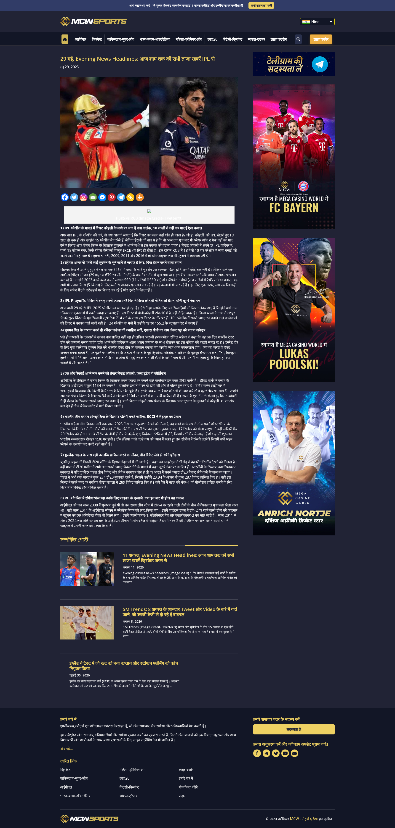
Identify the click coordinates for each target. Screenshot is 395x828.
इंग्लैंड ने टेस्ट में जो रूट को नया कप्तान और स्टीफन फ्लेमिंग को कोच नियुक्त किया (123, 665)
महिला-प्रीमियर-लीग (189, 39)
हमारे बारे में (186, 778)
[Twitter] (74, 197)
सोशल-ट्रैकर (256, 39)
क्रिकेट (97, 39)
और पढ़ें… (66, 748)
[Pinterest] (112, 197)
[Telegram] (121, 197)
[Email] (93, 197)
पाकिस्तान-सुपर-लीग (120, 39)
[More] (140, 197)
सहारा (183, 795)
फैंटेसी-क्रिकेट (232, 39)
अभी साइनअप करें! (261, 5)
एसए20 (212, 39)
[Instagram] (84, 197)
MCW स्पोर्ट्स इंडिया (304, 818)
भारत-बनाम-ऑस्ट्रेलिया (155, 39)
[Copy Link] (130, 197)
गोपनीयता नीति (188, 787)
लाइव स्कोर (321, 39)
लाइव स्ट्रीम (279, 39)
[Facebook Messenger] (102, 197)
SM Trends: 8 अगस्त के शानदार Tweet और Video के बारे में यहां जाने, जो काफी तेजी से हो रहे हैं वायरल (180, 612)
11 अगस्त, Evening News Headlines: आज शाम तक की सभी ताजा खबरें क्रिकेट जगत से (178, 557)
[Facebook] (65, 197)
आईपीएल (80, 39)
